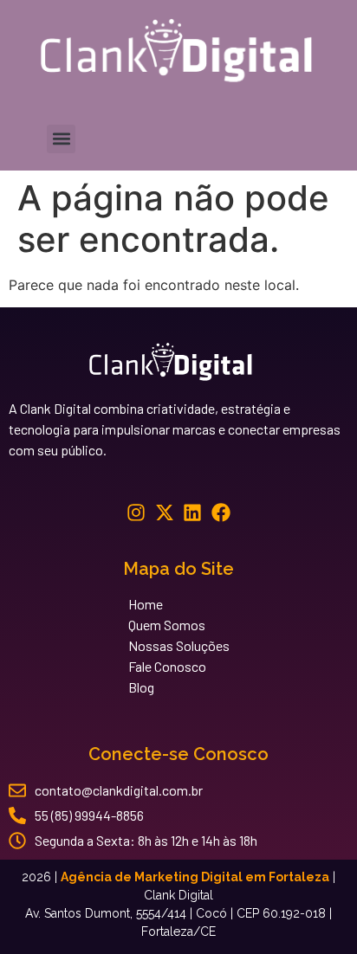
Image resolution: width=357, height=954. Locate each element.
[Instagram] (135, 512)
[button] (61, 139)
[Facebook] (221, 512)
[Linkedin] (192, 512)
